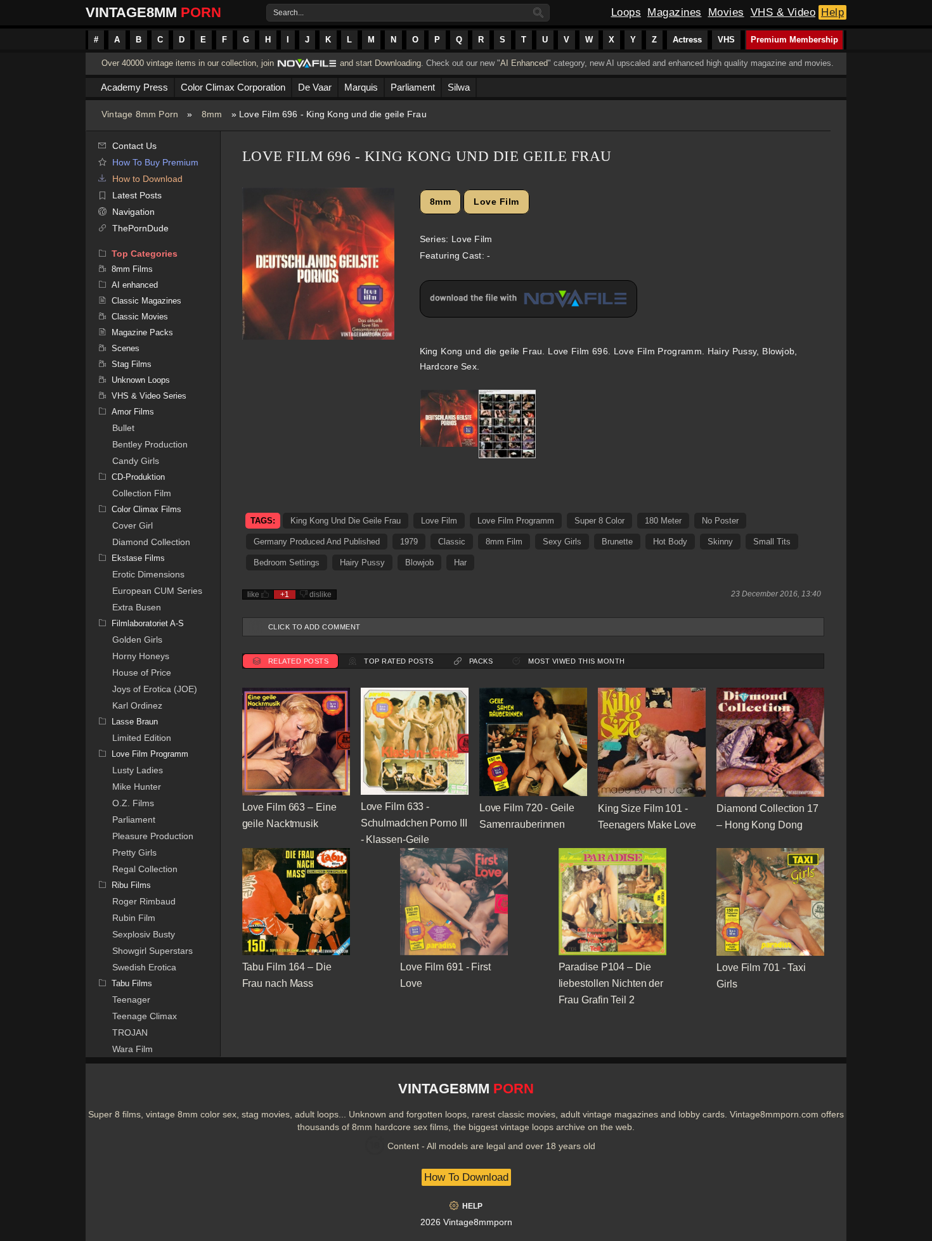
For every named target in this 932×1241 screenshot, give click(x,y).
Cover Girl (132, 525)
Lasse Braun (135, 721)
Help (832, 12)
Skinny (720, 541)
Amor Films (133, 411)
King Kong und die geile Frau (345, 520)
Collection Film (141, 493)
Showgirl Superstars (152, 951)
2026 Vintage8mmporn (466, 1222)
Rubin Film (133, 918)
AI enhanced (135, 285)
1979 (409, 541)
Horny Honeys (140, 656)
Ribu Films (131, 885)
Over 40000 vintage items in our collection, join (187, 63)
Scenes (125, 348)
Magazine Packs (142, 332)
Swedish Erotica (144, 967)
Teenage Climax (144, 1016)
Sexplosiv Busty (143, 934)
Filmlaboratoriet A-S (148, 623)
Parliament (133, 819)
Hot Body (670, 541)
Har (460, 562)
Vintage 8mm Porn (139, 114)
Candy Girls (135, 461)
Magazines (674, 12)
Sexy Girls (562, 541)
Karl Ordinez (137, 705)
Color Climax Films (146, 509)
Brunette (617, 541)
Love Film (496, 201)
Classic (451, 541)
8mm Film (504, 541)
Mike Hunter (136, 786)
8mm (212, 114)
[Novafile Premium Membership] (307, 67)
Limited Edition (141, 738)
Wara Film (132, 1049)
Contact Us (134, 146)
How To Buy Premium (155, 162)
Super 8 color (599, 520)
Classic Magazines (146, 300)
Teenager (131, 999)
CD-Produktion (138, 477)
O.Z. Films (133, 803)
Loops (626, 12)
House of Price (141, 672)
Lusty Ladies (137, 770)
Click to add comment (314, 627)
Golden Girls (137, 639)
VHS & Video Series (149, 396)
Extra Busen (136, 607)
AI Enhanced (524, 63)
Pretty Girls (134, 852)
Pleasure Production (152, 836)
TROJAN (130, 1032)
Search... (288, 12)
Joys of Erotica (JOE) (154, 689)
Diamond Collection (151, 542)
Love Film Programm (150, 754)
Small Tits (772, 541)
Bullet (123, 428)
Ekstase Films (138, 558)
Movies (726, 12)
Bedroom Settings (287, 562)
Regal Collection (145, 869)
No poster (720, 520)
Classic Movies (140, 316)
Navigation (133, 212)
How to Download (147, 179)
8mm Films (132, 269)
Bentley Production (150, 444)
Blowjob (419, 562)
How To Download (466, 1177)
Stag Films (132, 364)
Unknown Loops (141, 380)
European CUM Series (157, 591)
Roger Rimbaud (144, 901)
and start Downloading (380, 63)
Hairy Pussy (362, 562)
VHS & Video (783, 12)
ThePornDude (140, 228)
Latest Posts (137, 195)
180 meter (663, 520)
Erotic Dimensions (148, 574)
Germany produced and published (317, 541)
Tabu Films (132, 983)
